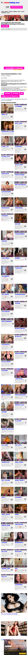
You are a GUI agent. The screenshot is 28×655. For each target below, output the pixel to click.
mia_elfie (4, 551)
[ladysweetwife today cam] (7, 186)
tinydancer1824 (19, 234)
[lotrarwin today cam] (20, 491)
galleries (12, 99)
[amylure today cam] (20, 218)
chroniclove (5, 462)
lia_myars (18, 421)
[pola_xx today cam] (7, 574)
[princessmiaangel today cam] (20, 389)
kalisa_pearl (19, 164)
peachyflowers (19, 174)
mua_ (16, 568)
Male (19, 11)
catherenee (18, 106)
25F (25, 544)
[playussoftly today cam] (7, 338)
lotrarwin (18, 497)
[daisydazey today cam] (20, 549)
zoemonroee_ (19, 208)
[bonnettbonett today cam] (20, 474)
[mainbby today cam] (20, 252)
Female (6, 11)
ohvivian (4, 241)
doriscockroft (19, 353)
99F (12, 116)
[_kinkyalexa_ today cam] (20, 373)
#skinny (7, 93)
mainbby (17, 258)
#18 (22, 93)
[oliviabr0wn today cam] (7, 270)
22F (26, 482)
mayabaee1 (5, 370)
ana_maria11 (5, 294)
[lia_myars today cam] (20, 419)
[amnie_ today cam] (20, 508)
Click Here (3, 99)
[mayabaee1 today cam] (7, 369)
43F (12, 193)
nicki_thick (18, 123)
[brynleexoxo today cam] (7, 202)
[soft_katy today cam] (20, 439)
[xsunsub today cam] (20, 301)
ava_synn (5, 445)
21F (12, 279)
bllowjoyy (18, 336)
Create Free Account (16, 7)
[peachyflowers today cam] (20, 172)
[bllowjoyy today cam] (20, 334)
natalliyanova (6, 361)
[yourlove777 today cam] (20, 266)
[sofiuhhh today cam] (7, 536)
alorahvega (18, 146)
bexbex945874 (19, 542)
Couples (11, 11)
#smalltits (5, 96)
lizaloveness (5, 258)
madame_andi (6, 568)
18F (25, 149)
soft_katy (18, 445)
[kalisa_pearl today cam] (20, 159)
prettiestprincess (20, 184)
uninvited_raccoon (8, 429)
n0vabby (4, 412)
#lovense (15, 93)
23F (12, 158)
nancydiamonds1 (7, 321)
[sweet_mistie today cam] (7, 508)
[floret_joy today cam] (7, 141)
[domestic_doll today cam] (20, 402)
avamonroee (18, 584)
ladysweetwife (6, 191)
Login (7, 7)
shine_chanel (19, 462)
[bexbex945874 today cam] (20, 536)
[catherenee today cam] (20, 104)
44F (12, 569)
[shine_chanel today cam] (20, 456)
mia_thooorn (6, 480)
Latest (22, 11)
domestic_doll (19, 405)
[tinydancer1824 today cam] (20, 232)
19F (25, 108)
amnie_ (17, 514)
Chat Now (5, 26)
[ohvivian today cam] (7, 235)
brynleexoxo (5, 208)
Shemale (15, 11)
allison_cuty (6, 156)
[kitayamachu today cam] (7, 305)
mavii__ (4, 497)
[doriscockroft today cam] (20, 351)
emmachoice (5, 173)
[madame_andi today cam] (7, 562)
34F (12, 363)
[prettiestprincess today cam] (20, 182)
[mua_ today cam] (20, 562)
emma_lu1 (4, 114)
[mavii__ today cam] (7, 491)
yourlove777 (18, 268)
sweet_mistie (6, 514)
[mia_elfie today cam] (7, 549)
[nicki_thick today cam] (20, 121)
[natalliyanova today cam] (7, 356)
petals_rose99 (6, 395)
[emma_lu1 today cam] (7, 108)
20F (26, 236)
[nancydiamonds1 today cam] (7, 319)
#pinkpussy (14, 96)
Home (2, 11)
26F (25, 226)
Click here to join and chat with (14, 68)
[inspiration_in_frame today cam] (7, 125)
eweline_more (6, 525)
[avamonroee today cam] (20, 579)
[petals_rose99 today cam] (7, 389)
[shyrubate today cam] (7, 214)
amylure (17, 224)
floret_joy (5, 146)
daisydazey (18, 551)
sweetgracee (19, 524)
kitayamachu (6, 311)
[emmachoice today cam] (7, 172)
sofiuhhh (4, 542)
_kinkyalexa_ (19, 378)
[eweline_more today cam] (7, 523)
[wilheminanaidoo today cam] (20, 288)
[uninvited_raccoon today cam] (7, 423)
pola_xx (4, 576)
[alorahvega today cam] (20, 141)
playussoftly (6, 344)
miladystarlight (20, 328)
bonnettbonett (20, 480)
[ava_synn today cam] (7, 439)
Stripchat (3, 12)
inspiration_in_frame (8, 131)
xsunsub (17, 303)
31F (25, 126)
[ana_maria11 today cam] (7, 288)
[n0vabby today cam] (7, 406)
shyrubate (5, 216)
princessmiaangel (20, 395)
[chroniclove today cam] (7, 456)
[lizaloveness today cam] (7, 252)
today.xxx (12, 2)
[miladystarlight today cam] (20, 322)
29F (25, 270)
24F (12, 261)
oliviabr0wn (5, 276)
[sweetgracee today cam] (20, 522)
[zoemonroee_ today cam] (20, 202)
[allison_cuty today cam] (7, 154)
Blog (8, 12)
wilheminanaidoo (20, 294)
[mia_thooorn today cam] (7, 474)
